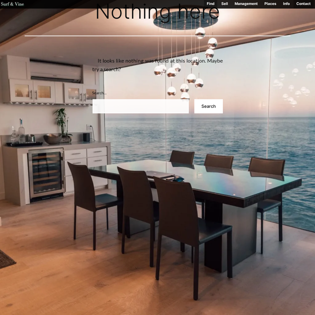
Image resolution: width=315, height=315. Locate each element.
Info (286, 4)
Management (246, 4)
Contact (303, 4)
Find (210, 4)
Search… (99, 92)
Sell (224, 4)
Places (270, 4)
